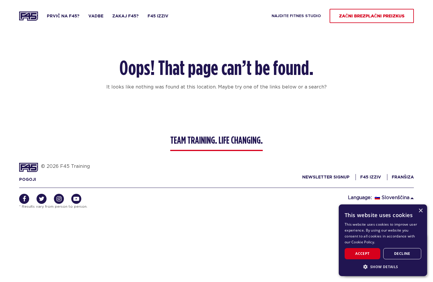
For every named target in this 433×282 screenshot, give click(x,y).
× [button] (420, 211)
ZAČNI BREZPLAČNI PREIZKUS (371, 16)
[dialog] (383, 240)
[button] (383, 266)
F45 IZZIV (158, 16)
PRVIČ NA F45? (63, 16)
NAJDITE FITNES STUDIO (296, 16)
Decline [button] (402, 253)
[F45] (28, 16)
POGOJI (27, 179)
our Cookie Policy (359, 242)
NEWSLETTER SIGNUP (326, 177)
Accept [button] (362, 253)
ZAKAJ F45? (125, 16)
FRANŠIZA (403, 177)
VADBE (95, 16)
